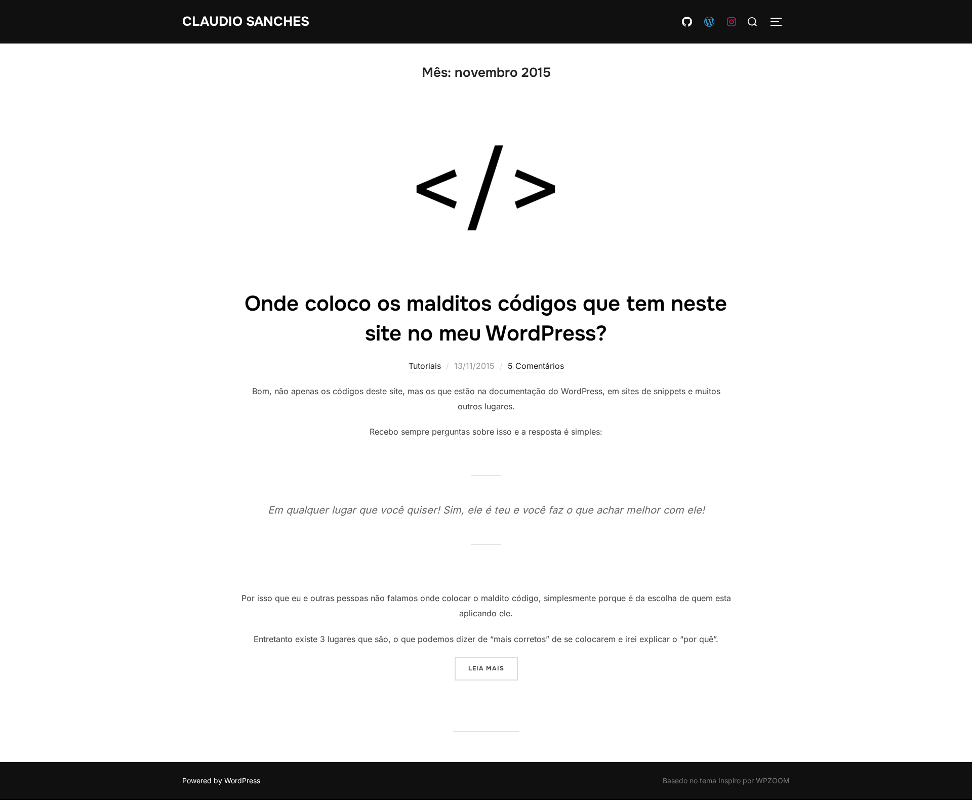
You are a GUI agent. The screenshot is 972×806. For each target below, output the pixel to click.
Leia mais (493, 668)
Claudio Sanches (245, 21)
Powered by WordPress (221, 780)
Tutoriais (425, 366)
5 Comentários (536, 366)
